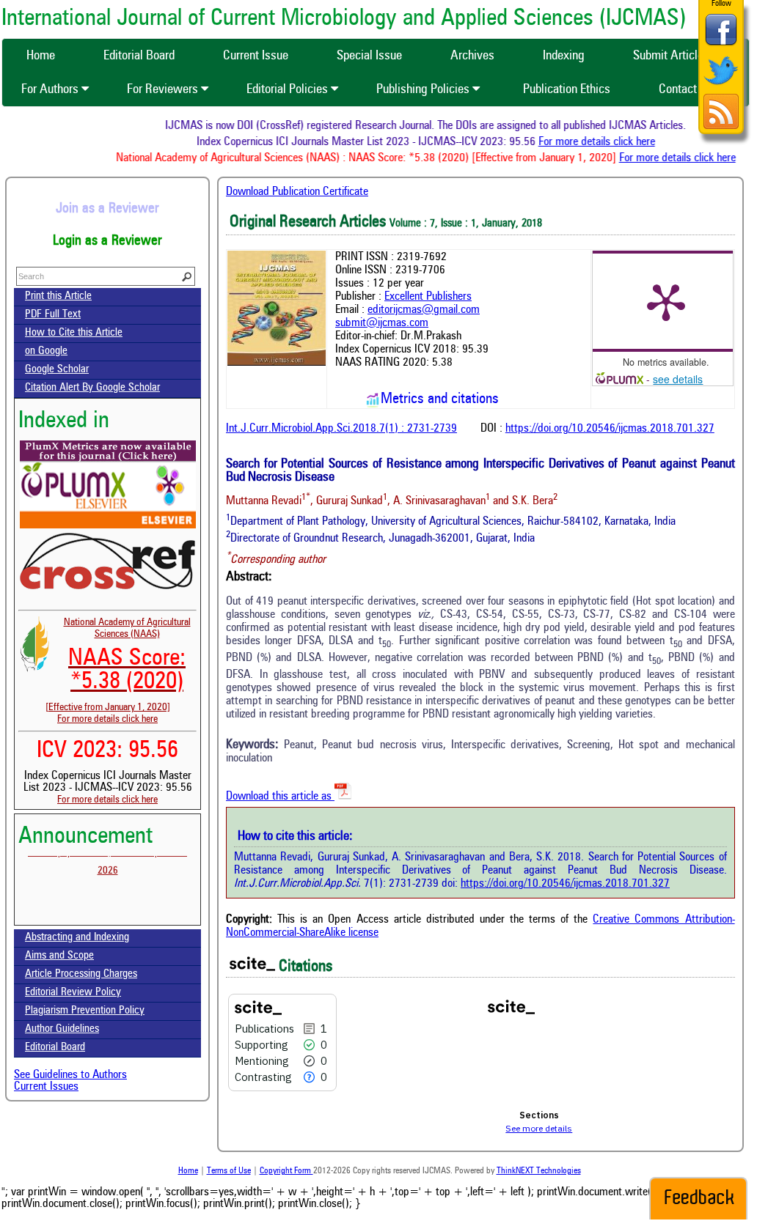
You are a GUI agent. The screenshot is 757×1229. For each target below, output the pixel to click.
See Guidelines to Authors (70, 1075)
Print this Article (58, 296)
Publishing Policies (424, 89)
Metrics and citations (440, 399)
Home (188, 1171)
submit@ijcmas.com (381, 323)
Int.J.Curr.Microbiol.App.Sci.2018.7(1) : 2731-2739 (341, 429)
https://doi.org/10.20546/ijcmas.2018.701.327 (609, 429)
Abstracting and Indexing (77, 937)
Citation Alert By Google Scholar (92, 388)
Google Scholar (57, 369)
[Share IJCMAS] (721, 45)
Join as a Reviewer (107, 208)
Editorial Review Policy (73, 992)
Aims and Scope (59, 956)
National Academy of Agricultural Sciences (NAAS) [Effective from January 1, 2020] (118, 664)
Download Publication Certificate (297, 192)
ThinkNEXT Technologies (539, 1171)
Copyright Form (286, 1171)
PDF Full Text (53, 314)
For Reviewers (164, 89)
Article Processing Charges (81, 974)
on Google (46, 351)
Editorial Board (55, 1047)
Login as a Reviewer (107, 241)
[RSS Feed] (721, 127)
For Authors (51, 89)
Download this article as (280, 796)
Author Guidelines (62, 1029)
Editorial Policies (288, 89)
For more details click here (606, 142)
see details (678, 379)
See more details (538, 1128)
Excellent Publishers (428, 297)
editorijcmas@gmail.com (423, 310)
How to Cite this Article (73, 333)
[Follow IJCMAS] (721, 86)
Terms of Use (229, 1171)
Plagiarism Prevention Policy (85, 1010)
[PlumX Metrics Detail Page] (666, 301)
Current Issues (46, 1087)
